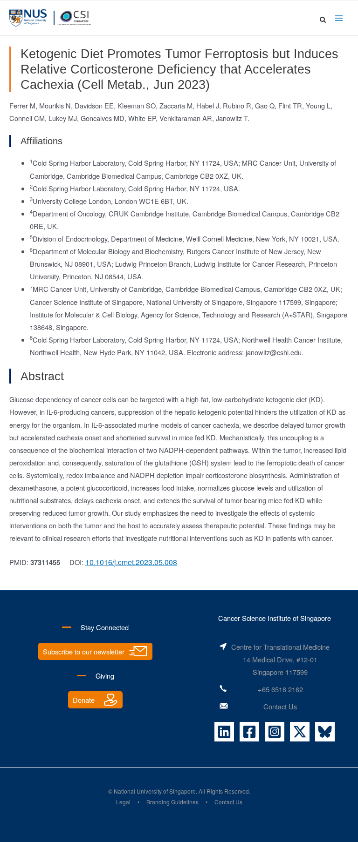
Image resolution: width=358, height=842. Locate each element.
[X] (300, 731)
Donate (84, 700)
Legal (123, 802)
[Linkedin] (224, 731)
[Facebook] (249, 731)
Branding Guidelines (172, 802)
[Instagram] (274, 731)
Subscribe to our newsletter (83, 651)
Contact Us (280, 706)
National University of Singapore (155, 791)
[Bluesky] (325, 731)
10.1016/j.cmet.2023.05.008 (131, 562)
